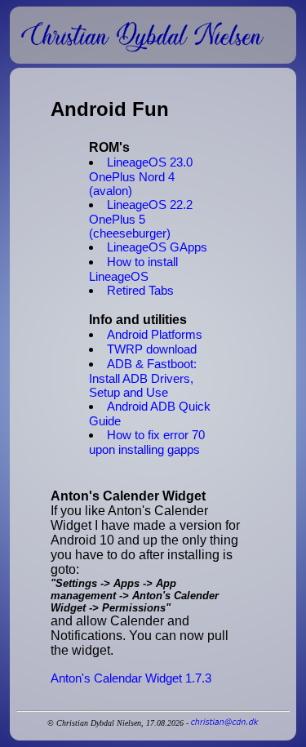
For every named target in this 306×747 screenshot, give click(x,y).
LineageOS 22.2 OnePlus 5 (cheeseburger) (141, 219)
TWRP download (152, 349)
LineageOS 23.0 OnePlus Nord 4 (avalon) (141, 176)
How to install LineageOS (133, 269)
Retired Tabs (140, 290)
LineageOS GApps (157, 247)
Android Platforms (154, 334)
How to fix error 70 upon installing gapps (147, 442)
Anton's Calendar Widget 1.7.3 (131, 678)
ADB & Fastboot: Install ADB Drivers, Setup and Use (143, 378)
